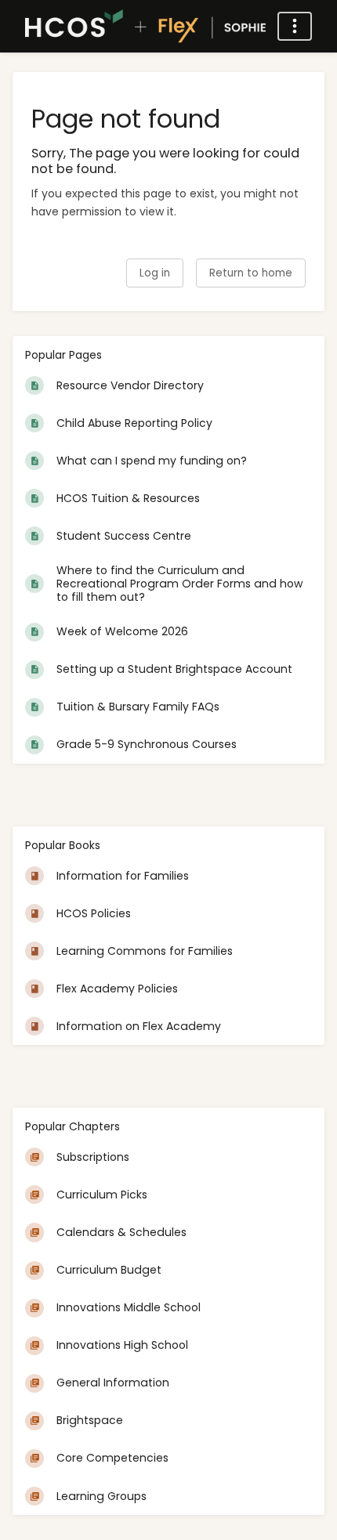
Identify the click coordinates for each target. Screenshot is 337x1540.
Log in (155, 273)
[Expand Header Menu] (294, 26)
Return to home (250, 273)
